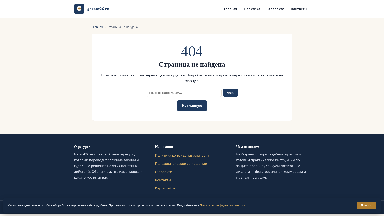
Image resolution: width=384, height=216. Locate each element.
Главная (230, 9)
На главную (192, 105)
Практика (252, 9)
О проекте (275, 9)
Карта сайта (165, 188)
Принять (366, 205)
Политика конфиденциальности (182, 155)
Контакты (299, 9)
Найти (230, 92)
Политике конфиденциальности (222, 205)
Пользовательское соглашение (181, 163)
